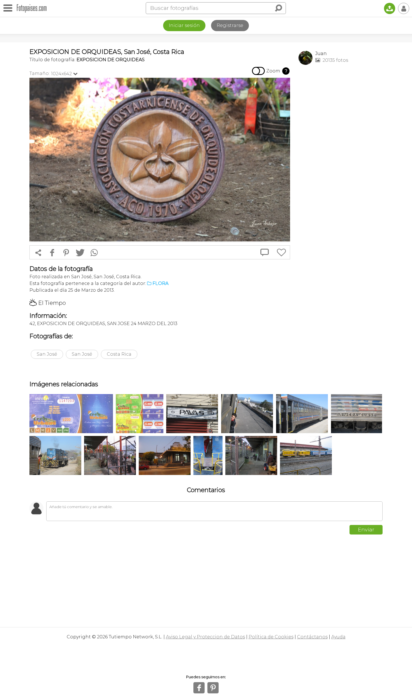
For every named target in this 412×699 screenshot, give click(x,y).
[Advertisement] (340, 157)
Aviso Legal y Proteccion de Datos (205, 636)
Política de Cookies (271, 636)
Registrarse (230, 25)
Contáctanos (312, 636)
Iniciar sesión (184, 25)
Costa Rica (119, 354)
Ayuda (338, 636)
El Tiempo (47, 303)
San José (47, 354)
